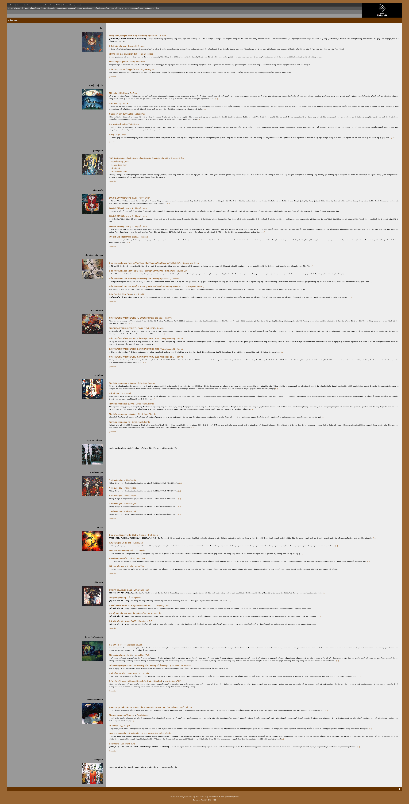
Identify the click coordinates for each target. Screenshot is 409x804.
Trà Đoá (133, 93)
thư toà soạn (65, 8)
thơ (9, 8)
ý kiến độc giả (98, 8)
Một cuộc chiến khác (119, 93)
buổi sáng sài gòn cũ (119, 62)
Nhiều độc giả (130, 480)
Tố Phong (114, 726)
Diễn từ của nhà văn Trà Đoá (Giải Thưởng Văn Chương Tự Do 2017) (140, 279)
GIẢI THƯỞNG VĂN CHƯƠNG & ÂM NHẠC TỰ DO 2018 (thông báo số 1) (142, 357)
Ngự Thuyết (121, 135)
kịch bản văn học (85, 8)
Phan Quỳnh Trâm (119, 172)
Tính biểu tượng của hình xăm (123, 414)
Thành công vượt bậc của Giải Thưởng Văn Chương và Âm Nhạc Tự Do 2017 (144, 665)
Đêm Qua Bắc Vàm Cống (121, 294)
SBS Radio (186, 665)
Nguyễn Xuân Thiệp (173, 681)
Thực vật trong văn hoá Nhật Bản (124, 733)
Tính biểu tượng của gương (122, 404)
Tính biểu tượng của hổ (120, 422)
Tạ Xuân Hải (124, 103)
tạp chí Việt (57, 5)
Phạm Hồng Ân (147, 69)
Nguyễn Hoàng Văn (135, 566)
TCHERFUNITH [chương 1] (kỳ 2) (124, 237)
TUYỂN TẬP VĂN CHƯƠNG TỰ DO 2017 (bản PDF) (132, 328)
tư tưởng (74, 8)
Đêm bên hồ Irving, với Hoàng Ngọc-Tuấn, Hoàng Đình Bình (136, 681)
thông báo (154, 8)
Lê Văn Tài (115, 168)
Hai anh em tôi (116, 645)
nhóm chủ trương (68, 5)
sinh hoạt (11, 5)
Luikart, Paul (140, 114)
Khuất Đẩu (138, 543)
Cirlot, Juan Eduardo (146, 383)
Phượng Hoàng (177, 158)
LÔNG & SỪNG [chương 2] (121, 216)
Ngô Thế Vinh (186, 707)
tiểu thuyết (38, 8)
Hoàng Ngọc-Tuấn (119, 165)
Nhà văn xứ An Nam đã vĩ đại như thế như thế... (131, 605)
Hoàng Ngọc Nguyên (133, 645)
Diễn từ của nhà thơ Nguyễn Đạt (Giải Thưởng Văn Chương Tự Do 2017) (142, 271)
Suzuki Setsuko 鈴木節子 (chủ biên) (156, 733)
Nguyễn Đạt (182, 271)
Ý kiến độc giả (116, 480)
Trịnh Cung (153, 535)
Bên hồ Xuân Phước (118, 558)
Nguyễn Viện (144, 198)
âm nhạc (27, 5)
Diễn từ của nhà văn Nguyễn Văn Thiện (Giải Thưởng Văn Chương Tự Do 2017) (145, 263)
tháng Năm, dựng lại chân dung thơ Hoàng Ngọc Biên (133, 36)
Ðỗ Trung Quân (134, 598)
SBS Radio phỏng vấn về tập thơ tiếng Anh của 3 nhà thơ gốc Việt (139, 158)
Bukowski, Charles (136, 46)
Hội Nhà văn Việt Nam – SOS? (123, 621)
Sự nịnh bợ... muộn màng (121, 590)
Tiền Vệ (168, 318)
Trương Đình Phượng (194, 286)
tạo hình (43, 5)
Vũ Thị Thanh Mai (137, 558)
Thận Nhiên (133, 124)
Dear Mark (114, 744)
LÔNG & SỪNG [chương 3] (121, 208)
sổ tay (107, 8)
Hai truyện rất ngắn (118, 124)
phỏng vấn (29, 8)
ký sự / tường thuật (127, 8)
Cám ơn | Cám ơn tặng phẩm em (124, 69)
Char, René (126, 393)
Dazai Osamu (143, 715)
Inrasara (144, 237)
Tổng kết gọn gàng (118, 598)
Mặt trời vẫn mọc (117, 566)
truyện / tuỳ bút (17, 8)
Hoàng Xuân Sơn (137, 62)
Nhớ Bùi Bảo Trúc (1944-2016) (123, 673)
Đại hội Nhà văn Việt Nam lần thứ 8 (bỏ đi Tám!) (131, 613)
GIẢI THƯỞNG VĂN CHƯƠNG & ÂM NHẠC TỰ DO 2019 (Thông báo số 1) (142, 339)
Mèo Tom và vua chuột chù (122, 551)
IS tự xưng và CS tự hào (120, 543)
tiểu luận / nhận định (51, 8)
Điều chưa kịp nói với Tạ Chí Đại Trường (128, 535)
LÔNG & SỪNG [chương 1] (121, 226)
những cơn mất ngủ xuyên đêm (124, 54)
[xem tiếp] (112, 77)
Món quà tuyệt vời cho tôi (121, 655)
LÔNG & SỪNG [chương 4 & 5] (123, 198)
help (78, 5)
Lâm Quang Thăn (141, 590)
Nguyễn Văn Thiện (190, 263)
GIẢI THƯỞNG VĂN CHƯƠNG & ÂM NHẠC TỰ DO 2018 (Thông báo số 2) (142, 349)
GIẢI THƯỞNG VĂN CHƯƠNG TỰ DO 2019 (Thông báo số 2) (136, 318)
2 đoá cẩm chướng (118, 46)
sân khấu (35, 5)
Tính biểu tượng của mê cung (123, 383)
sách (49, 5)
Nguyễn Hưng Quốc (119, 162)
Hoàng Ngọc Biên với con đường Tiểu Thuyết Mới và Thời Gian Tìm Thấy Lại (144, 707)
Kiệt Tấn (157, 613)
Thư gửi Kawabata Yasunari (122, 715)
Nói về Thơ (114, 393)
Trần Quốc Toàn (146, 54)
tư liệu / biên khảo (142, 8)
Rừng (112, 135)
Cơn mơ (113, 103)
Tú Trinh (162, 36)
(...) (216, 99)
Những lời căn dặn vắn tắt (121, 114)
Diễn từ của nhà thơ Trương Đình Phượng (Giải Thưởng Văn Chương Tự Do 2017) (146, 286)
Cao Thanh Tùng (128, 744)
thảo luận (114, 8)
